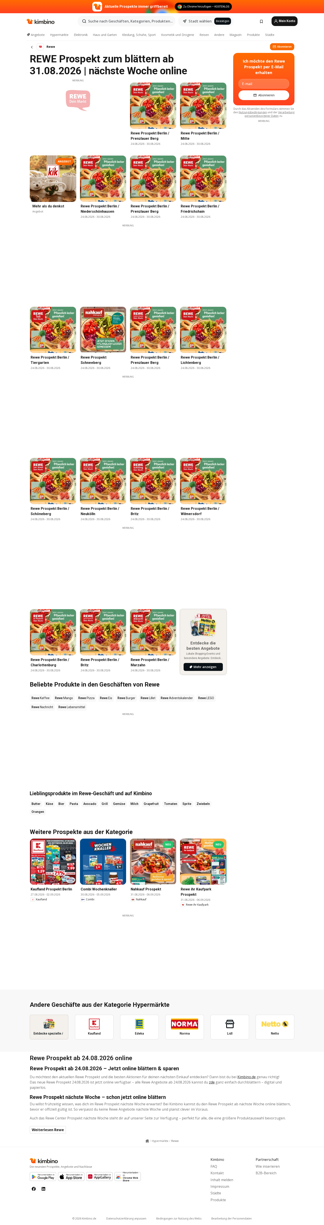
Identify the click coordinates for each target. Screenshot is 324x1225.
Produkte (253, 35)
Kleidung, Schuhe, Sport (139, 35)
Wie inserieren (268, 1166)
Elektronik (81, 35)
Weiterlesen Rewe (48, 1129)
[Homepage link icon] (147, 1141)
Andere (219, 35)
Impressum (219, 1186)
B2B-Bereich (266, 1173)
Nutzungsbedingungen (253, 112)
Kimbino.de (246, 1076)
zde (212, 1082)
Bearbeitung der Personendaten (231, 1218)
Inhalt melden (221, 1179)
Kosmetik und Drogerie (177, 35)
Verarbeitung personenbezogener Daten (269, 114)
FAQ (213, 1166)
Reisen (204, 35)
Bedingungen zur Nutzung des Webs (178, 1218)
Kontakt (217, 1173)
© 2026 (84, 1218)
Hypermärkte (59, 35)
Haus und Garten (105, 35)
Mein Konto (286, 21)
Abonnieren (284, 46)
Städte (269, 35)
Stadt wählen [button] (200, 21)
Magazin (235, 35)
